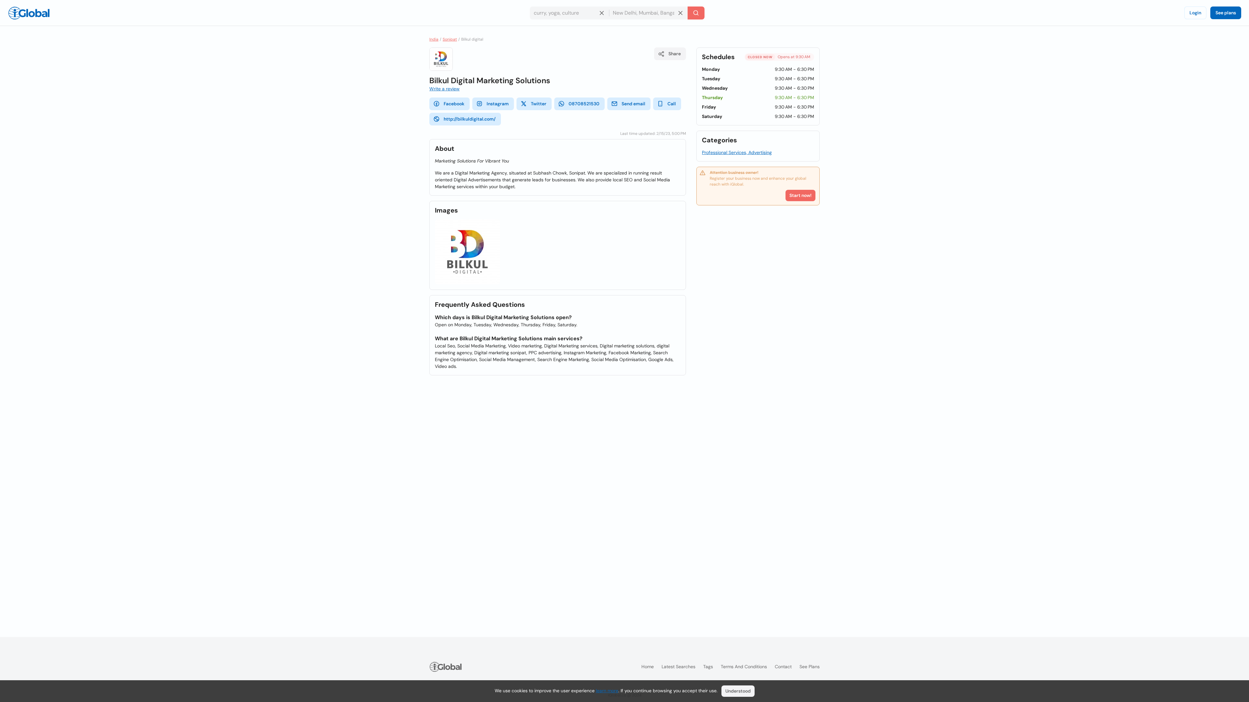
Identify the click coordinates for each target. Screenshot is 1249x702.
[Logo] (29, 13)
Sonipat (450, 39)
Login (1195, 13)
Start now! (800, 195)
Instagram (498, 104)
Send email (633, 104)
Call (671, 104)
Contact (783, 667)
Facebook (454, 104)
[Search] (696, 13)
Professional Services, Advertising (737, 152)
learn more (607, 691)
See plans (1225, 13)
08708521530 (584, 104)
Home (647, 667)
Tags (708, 667)
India (433, 39)
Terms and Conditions (744, 667)
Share (674, 54)
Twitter (538, 104)
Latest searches (678, 667)
